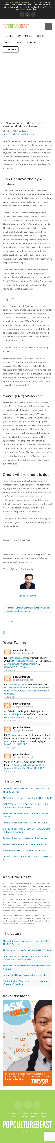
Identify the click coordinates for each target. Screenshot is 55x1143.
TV (19, 36)
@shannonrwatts (16, 735)
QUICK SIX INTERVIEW (19, 3)
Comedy (13, 1116)
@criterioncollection (19, 764)
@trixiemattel (13, 663)
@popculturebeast (23, 652)
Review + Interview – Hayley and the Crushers (25, 838)
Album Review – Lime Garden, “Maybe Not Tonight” (27, 798)
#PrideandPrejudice (13, 714)
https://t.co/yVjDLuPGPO (30, 717)
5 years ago (10, 720)
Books (40, 36)
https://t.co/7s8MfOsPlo (21, 660)
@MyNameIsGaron (17, 657)
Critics (6, 134)
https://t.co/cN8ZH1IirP (15, 744)
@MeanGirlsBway (13, 687)
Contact (43, 1116)
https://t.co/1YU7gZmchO (16, 666)
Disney (27, 607)
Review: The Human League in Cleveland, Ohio (25, 822)
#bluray (17, 767)
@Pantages (9, 693)
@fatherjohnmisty (28, 663)
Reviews (28, 134)
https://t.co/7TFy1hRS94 (34, 767)
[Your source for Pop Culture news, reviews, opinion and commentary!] (16, 25)
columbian (18, 607)
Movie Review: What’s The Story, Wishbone (24, 850)
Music (28, 36)
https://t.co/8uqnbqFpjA (15, 690)
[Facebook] (21, 14)
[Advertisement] (27, 89)
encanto (35, 607)
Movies (9, 36)
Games (19, 42)
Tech (8, 42)
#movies (34, 764)
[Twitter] (27, 14)
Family (13, 134)
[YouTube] (33, 14)
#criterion (8, 767)
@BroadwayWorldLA (38, 690)
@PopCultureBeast (40, 687)
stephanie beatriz (22, 611)
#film (41, 764)
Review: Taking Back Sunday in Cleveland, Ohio (25, 844)
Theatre (24, 1116)
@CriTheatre (10, 717)
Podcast (32, 42)
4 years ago (10, 669)
